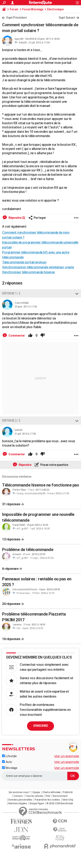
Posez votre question (54, 464)
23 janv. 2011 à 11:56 (26, 306)
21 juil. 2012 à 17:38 (39, 42)
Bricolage (11, 768)
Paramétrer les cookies (47, 799)
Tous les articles (34, 796)
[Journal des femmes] (21, 821)
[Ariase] (21, 846)
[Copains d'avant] (21, 837)
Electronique (55, 9)
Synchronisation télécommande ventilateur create (38, 267)
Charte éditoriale (51, 792)
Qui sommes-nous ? (20, 792)
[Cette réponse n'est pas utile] (42, 335)
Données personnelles (20, 799)
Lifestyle (11, 756)
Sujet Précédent (16, 17)
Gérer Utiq (67, 799)
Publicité (68, 792)
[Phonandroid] (59, 846)
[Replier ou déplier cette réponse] (77, 293)
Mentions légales (17, 803)
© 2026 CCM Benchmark (60, 803)
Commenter (16, 335)
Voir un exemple (66, 756)
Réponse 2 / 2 (11, 420)
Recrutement (60, 796)
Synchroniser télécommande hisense (28, 272)
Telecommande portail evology (24, 262)
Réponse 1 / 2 (11, 293)
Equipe (36, 792)
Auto (8, 762)
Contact (18, 796)
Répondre (24, 464)
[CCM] (59, 821)
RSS (48, 796)
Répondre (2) (16, 217)
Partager (40, 217)
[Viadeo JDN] (59, 837)
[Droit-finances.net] (59, 829)
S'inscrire (40, 725)
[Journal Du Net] (21, 829)
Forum (14, 9)
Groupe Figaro (36, 803)
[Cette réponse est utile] (30, 335)
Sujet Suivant (67, 17)
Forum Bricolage (32, 9)
